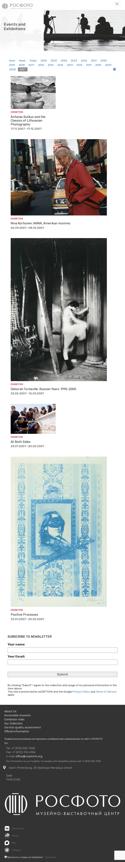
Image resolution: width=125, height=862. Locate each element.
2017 (31, 65)
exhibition (17, 112)
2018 (22, 65)
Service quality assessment (22, 727)
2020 (103, 60)
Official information (16, 731)
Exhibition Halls (14, 719)
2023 (74, 60)
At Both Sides (20, 442)
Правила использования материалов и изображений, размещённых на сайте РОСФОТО (53, 738)
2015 (51, 65)
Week (22, 60)
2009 (108, 65)
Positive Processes (24, 614)
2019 (12, 65)
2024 (64, 60)
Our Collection (13, 723)
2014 (60, 65)
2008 (12, 69)
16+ (6, 743)
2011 (88, 65)
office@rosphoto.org (29, 756)
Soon (12, 60)
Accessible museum (17, 715)
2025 (54, 60)
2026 (44, 60)
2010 (98, 65)
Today (33, 60)
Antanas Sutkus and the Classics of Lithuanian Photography (28, 120)
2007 (23, 69)
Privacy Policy (81, 691)
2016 (41, 65)
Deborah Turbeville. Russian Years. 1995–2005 (43, 389)
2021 (94, 60)
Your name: (16, 644)
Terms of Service (106, 691)
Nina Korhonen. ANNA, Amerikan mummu (40, 223)
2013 (70, 65)
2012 (79, 65)
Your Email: (16, 656)
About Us (10, 711)
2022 (84, 60)
